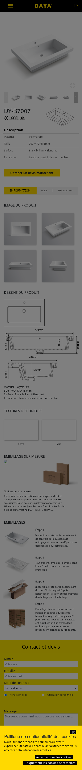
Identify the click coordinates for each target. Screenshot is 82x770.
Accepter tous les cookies (53, 757)
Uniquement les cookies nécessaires (49, 763)
